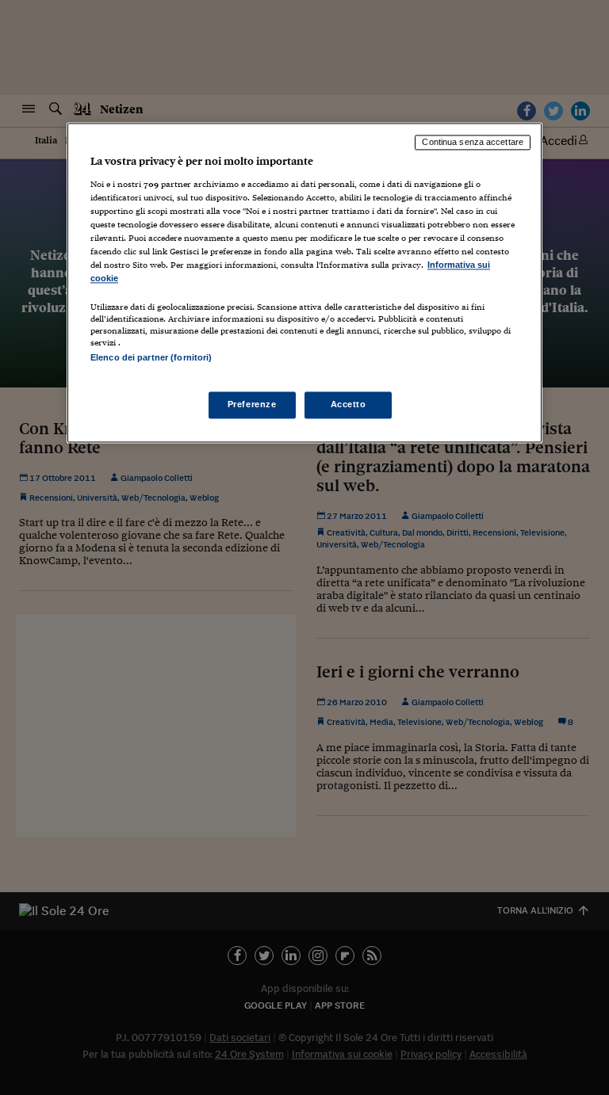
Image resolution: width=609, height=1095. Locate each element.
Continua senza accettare (472, 142)
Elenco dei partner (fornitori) (151, 358)
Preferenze (252, 404)
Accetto (348, 404)
